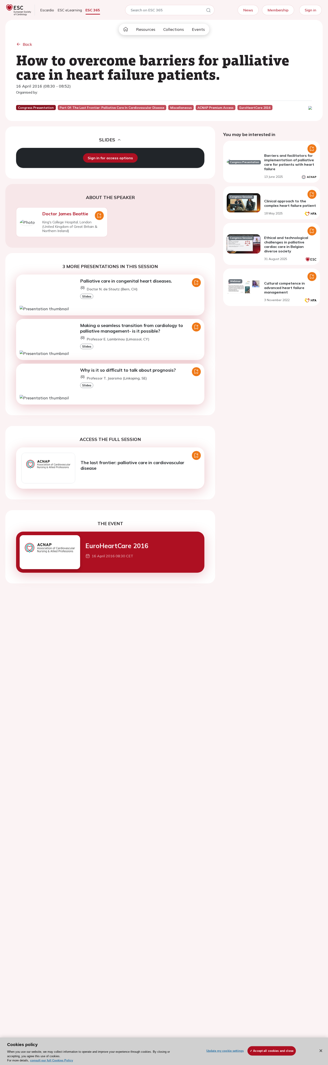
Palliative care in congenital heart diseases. (126, 281)
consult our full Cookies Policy (51, 1060)
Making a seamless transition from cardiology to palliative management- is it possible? (131, 328)
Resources (145, 29)
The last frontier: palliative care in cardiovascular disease (132, 465)
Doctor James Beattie (65, 213)
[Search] (208, 11)
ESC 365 (92, 10)
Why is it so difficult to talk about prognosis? (128, 370)
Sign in (310, 10)
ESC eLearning (70, 10)
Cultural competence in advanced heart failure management (284, 287)
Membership (278, 10)
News (248, 10)
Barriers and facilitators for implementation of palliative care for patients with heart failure (289, 162)
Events (198, 29)
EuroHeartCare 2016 (116, 546)
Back (27, 44)
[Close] (321, 1051)
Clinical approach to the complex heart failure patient (290, 203)
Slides (86, 296)
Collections (173, 29)
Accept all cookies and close (273, 1050)
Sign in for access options (110, 158)
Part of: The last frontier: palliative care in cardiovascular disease (112, 107)
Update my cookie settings (225, 1050)
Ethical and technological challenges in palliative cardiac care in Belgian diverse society (286, 244)
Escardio (47, 10)
